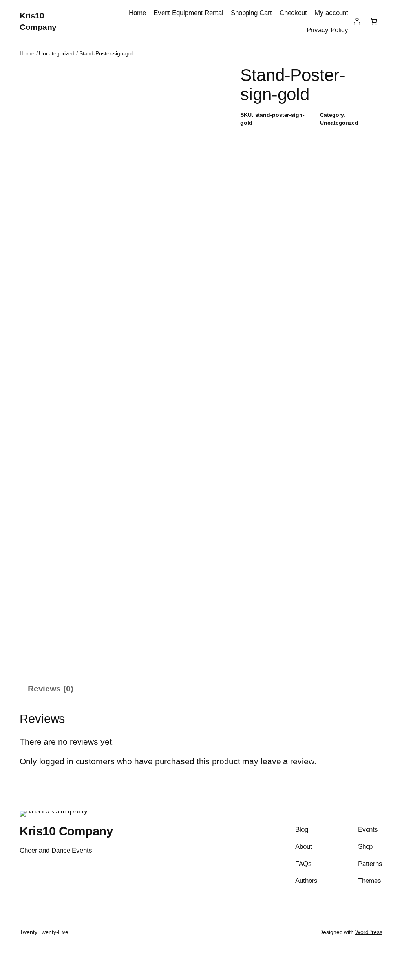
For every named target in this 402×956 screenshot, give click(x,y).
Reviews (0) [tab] (50, 688)
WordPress (368, 932)
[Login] (356, 21)
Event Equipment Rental (188, 13)
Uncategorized (57, 53)
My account (331, 13)
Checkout (293, 13)
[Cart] (373, 21)
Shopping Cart (251, 13)
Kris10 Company (66, 831)
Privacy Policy (328, 30)
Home (137, 13)
